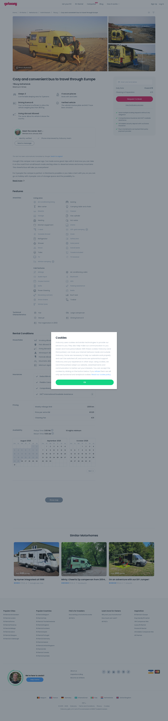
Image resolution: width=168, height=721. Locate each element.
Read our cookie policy (101, 374)
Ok (84, 382)
